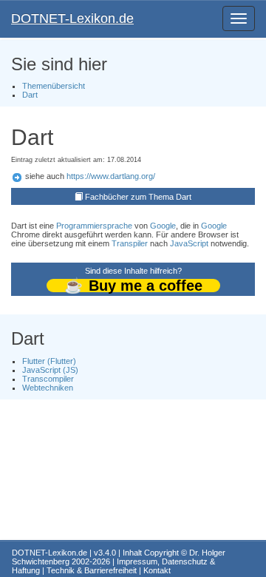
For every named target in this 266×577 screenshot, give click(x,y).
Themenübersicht (53, 85)
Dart (30, 94)
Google (163, 225)
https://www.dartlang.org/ (110, 176)
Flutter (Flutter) (49, 361)
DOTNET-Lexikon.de (72, 18)
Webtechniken (47, 387)
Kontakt (157, 570)
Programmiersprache (94, 225)
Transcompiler (48, 378)
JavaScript (189, 243)
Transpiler (130, 243)
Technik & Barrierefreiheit (92, 570)
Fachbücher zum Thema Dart (138, 196)
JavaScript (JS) (50, 369)
